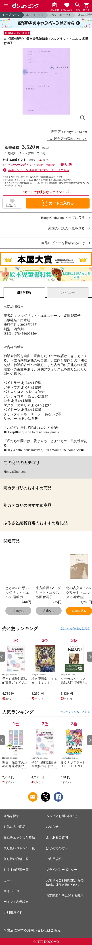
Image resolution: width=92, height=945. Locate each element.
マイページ (11, 891)
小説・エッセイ (60, 15)
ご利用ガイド (13, 912)
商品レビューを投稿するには (63, 243)
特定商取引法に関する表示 (65, 895)
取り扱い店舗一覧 (16, 859)
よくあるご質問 (57, 837)
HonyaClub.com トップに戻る (63, 217)
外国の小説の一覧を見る (66, 228)
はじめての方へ (57, 848)
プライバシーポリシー (61, 869)
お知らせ (52, 826)
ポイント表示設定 (16, 902)
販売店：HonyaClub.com (69, 132)
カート (8, 880)
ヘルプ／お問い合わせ (61, 816)
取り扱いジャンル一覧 (19, 848)
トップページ (11, 15)
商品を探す (11, 816)
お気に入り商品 (14, 826)
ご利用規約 (54, 859)
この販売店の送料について (67, 139)
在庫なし (18, 611)
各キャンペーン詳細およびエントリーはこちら (38, 170)
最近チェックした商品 (19, 837)
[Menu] (6, 6)
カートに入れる (57, 203)
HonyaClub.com (15, 471)
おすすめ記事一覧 (16, 869)
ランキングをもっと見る (75, 628)
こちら (55, 930)
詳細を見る (79, 611)
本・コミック (35, 15)
